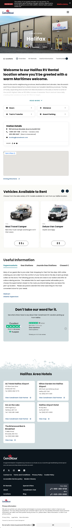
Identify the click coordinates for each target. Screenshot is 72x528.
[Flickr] (24, 470)
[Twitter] (14, 143)
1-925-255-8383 (59, 494)
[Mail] (16, 143)
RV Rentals (32, 59)
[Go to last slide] (62, 191)
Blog (24, 494)
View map (43, 419)
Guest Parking (49, 114)
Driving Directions (10, 179)
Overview (22, 59)
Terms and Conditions (22, 475)
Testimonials (61, 59)
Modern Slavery (30, 479)
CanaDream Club (29, 490)
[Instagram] (14, 470)
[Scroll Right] (67, 58)
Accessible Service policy (12, 479)
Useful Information (46, 59)
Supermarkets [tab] (10, 265)
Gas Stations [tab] (27, 265)
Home (27, 47)
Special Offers (28, 486)
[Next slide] (67, 191)
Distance (47, 108)
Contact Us (7, 475)
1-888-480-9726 (59, 489)
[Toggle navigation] (68, 12)
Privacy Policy (37, 475)
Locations (35, 47)
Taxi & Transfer (16, 114)
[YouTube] (19, 470)
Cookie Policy (49, 475)
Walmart (6, 294)
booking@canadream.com (18, 137)
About (5, 490)
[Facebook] (12, 143)
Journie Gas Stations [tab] (46, 265)
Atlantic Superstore (10, 297)
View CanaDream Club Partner (17, 398)
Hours (11, 108)
